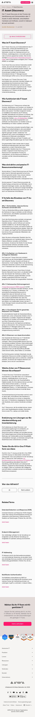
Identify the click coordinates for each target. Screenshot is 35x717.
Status (12, 705)
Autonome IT (6, 648)
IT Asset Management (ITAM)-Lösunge (13, 287)
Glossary (8, 7)
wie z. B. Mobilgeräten (20, 118)
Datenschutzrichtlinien (10, 702)
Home (3, 7)
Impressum (19, 705)
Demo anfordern (25, 2)
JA (9, 490)
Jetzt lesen (5, 522)
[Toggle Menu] (32, 2)
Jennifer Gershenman (8, 27)
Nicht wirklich (25, 490)
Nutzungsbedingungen (24, 702)
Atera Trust (6, 705)
